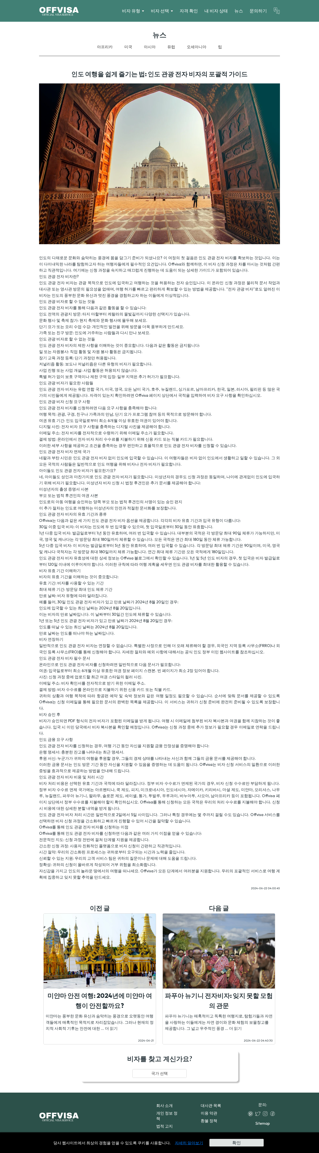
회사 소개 (164, 1105)
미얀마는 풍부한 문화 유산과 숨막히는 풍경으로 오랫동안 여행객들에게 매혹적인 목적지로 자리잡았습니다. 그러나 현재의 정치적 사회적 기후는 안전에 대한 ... (100, 1022)
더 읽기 (111, 1028)
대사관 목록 (211, 1105)
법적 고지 (164, 1126)
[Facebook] (273, 1113)
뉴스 (238, 10)
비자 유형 (131, 10)
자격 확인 (189, 10)
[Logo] (59, 11)
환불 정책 (209, 1120)
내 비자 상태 (216, 10)
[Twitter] (259, 1113)
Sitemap (262, 1123)
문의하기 (258, 10)
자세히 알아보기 (189, 1142)
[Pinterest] (251, 1113)
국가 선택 (159, 1073)
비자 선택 (160, 10)
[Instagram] (266, 1113)
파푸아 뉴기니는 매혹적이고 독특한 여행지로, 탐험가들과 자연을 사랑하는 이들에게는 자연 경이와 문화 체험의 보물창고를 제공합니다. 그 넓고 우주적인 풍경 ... (219, 1022)
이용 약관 (209, 1113)
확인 (236, 1142)
